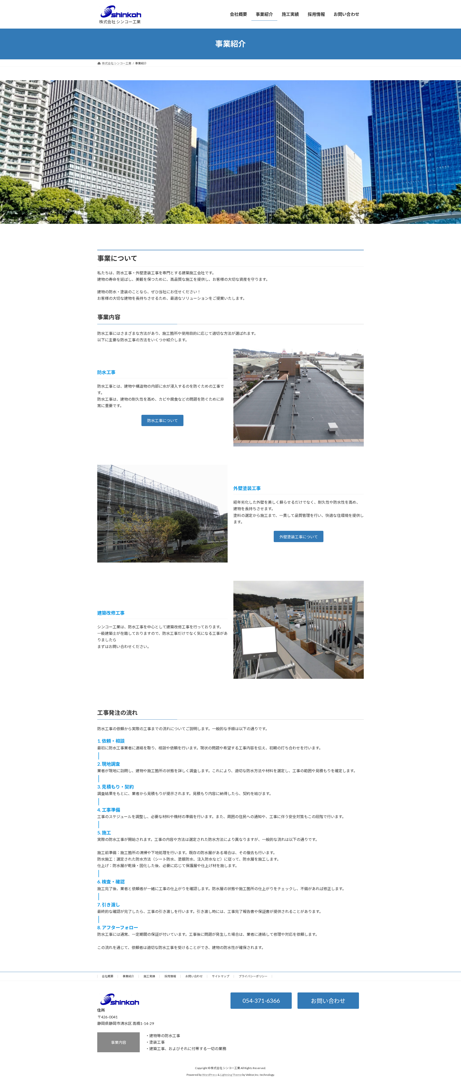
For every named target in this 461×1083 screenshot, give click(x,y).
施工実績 (149, 976)
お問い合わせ (194, 976)
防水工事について (162, 420)
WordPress (209, 1075)
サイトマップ (220, 976)
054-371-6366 (261, 1000)
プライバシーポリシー (253, 976)
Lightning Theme (231, 1075)
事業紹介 (128, 976)
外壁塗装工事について (298, 536)
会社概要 (107, 976)
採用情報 (170, 976)
